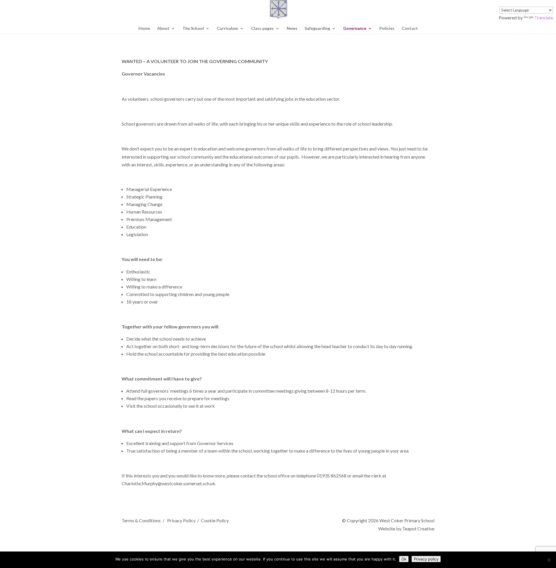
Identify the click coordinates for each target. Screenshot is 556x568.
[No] (549, 560)
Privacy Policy (181, 520)
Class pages (262, 28)
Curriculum (227, 28)
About (163, 28)
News (292, 28)
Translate (543, 17)
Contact (410, 28)
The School (193, 28)
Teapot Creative (418, 528)
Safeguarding (317, 28)
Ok (403, 559)
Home (144, 28)
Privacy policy (426, 559)
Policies (386, 28)
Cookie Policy (215, 520)
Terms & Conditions (141, 520)
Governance (354, 28)
